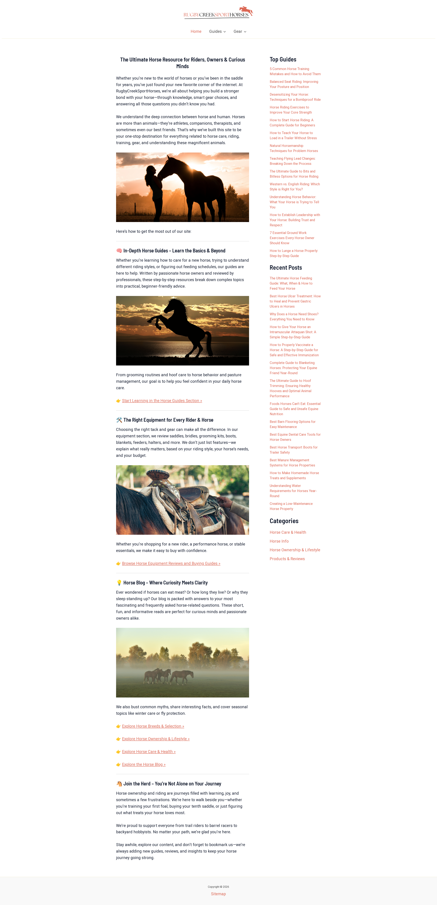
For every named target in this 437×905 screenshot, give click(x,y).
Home (196, 31)
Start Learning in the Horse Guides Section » (162, 400)
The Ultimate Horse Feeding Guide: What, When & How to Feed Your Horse (291, 283)
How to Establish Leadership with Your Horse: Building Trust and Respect (295, 220)
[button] (224, 31)
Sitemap (218, 894)
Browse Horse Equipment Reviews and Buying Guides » (171, 563)
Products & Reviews (287, 559)
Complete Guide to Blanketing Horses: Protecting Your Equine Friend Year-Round (293, 368)
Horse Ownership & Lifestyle (295, 550)
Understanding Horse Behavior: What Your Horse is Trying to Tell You (294, 202)
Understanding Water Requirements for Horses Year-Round (293, 491)
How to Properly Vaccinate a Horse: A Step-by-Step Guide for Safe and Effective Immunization (294, 350)
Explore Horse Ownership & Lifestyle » (156, 739)
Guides (215, 31)
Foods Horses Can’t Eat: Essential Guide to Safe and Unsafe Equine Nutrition (295, 409)
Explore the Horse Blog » (144, 764)
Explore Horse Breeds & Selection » (153, 726)
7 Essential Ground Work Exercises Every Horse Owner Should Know (292, 238)
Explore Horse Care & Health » (149, 751)
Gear (238, 31)
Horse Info (279, 541)
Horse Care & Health (288, 532)
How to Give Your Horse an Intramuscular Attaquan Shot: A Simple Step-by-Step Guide (293, 332)
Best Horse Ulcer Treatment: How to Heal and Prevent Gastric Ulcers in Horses (295, 301)
